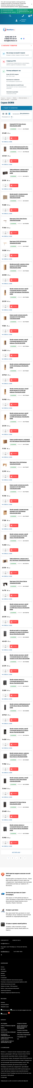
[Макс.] (23, 38)
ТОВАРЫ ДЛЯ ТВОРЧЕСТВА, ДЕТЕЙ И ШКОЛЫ (7, 1038)
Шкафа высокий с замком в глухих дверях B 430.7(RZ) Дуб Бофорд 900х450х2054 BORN (19, 265)
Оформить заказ (5, 1006)
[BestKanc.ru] (9, 29)
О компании (4, 977)
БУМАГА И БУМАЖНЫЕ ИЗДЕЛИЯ (8, 1025)
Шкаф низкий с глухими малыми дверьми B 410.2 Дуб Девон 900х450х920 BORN (19, 195)
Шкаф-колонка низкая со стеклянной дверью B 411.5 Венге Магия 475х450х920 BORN (19, 681)
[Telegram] (21, 38)
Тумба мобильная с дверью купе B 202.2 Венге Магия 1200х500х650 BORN (19, 171)
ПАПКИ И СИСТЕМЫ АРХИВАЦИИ (8, 1032)
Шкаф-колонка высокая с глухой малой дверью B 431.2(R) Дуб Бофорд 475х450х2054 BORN (19, 390)
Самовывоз (3, 971)
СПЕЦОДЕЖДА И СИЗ (21, 1036)
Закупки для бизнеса (6, 990)
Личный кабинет (5, 1004)
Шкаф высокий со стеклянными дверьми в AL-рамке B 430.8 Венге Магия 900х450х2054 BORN (19, 632)
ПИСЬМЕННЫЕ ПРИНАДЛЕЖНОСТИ (5, 1035)
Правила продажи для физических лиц (10, 992)
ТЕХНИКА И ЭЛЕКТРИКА (22, 1030)
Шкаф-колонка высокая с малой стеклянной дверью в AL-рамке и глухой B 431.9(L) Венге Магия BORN (19, 656)
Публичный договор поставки (8, 984)
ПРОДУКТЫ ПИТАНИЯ (22, 1023)
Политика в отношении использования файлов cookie (14, 982)
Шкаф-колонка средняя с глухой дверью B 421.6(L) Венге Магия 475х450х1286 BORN (19, 779)
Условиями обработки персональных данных (12, 979)
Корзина (3, 1002)
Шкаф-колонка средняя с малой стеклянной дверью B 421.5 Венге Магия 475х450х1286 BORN (19, 730)
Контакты (3, 975)
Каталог (9, 98)
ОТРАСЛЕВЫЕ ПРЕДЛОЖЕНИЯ (23, 1034)
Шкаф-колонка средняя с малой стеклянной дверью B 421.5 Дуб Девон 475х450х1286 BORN (19, 535)
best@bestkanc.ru (10, 41)
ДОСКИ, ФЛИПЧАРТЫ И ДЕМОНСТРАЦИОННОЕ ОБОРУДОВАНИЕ (22, 1027)
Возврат (3, 973)
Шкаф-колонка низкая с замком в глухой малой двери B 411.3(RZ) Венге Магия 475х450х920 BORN (19, 755)
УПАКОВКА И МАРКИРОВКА (23, 1032)
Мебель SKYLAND (5, 99)
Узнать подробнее (23, 6)
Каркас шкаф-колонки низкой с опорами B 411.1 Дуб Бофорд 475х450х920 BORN (19, 316)
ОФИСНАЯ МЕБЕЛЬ (23, 98)
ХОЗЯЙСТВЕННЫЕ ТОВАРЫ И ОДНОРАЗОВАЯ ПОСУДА (7, 1042)
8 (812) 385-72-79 (10, 37)
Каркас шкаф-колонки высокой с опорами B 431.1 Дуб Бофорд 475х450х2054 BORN (19, 486)
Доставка (3, 969)
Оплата (2, 967)
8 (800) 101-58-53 (11, 39)
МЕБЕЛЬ (14, 98)
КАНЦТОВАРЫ (4, 1030)
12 (20, 858)
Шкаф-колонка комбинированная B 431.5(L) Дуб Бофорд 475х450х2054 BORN (20, 365)
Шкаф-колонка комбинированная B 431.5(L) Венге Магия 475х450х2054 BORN (20, 705)
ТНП (18, 1039)
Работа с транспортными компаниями (10, 988)
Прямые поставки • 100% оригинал (9, 986)
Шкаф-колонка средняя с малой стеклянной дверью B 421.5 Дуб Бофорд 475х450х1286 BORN (19, 341)
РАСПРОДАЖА (4, 1023)
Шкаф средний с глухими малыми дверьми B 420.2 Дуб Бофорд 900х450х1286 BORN (19, 511)
